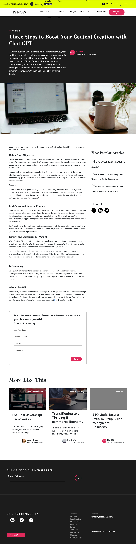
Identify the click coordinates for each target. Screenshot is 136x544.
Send (76, 359)
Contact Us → (15, 535)
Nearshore (101, 11)
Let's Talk (74, 529)
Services (42, 11)
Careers (82, 11)
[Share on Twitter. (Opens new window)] (106, 210)
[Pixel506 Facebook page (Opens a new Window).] (31, 520)
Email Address (16, 476)
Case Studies (75, 519)
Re (55, 300)
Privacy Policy (75, 537)
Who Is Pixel (75, 521)
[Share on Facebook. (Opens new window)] (93, 210)
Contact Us (116, 12)
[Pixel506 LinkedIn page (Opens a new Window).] (12, 520)
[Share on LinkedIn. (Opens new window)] (100, 210)
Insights (73, 11)
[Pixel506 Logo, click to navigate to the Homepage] (20, 12)
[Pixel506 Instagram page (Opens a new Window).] (22, 520)
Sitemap (73, 535)
